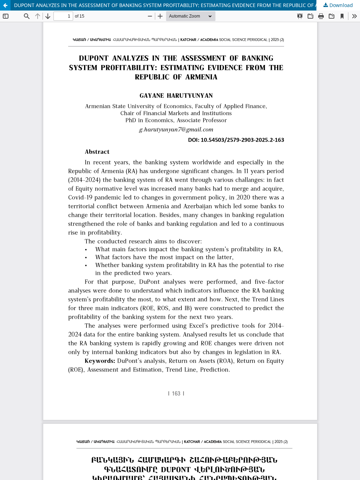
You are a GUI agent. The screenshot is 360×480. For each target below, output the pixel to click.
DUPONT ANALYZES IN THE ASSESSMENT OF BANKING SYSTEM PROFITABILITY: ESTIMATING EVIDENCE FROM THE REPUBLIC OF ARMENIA (176, 5)
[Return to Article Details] (5, 5)
